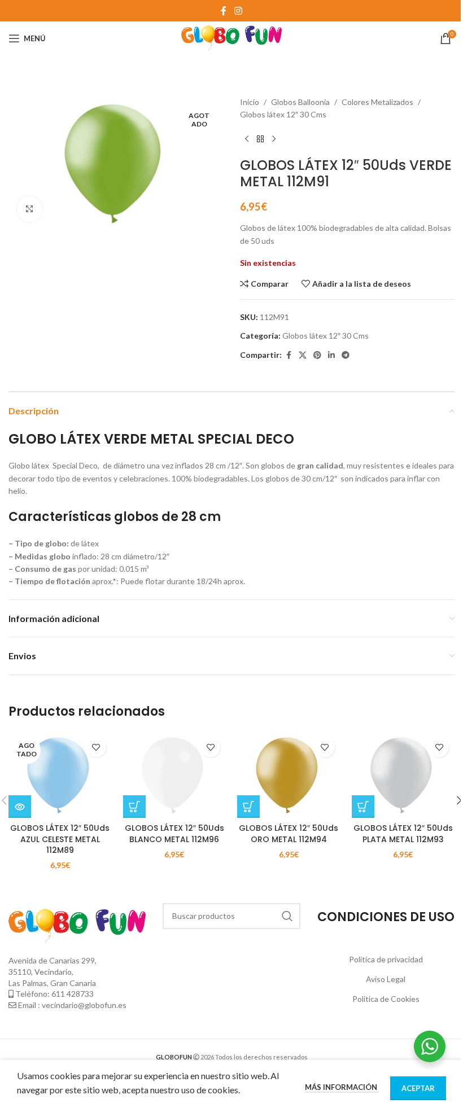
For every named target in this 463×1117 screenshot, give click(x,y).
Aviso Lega (385, 979)
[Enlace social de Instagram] (238, 10)
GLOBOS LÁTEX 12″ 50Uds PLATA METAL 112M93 (403, 833)
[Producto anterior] (247, 139)
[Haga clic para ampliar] (29, 209)
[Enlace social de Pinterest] (317, 355)
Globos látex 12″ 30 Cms (283, 114)
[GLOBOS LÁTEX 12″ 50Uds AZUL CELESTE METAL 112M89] (60, 775)
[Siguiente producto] (274, 139)
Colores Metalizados (377, 102)
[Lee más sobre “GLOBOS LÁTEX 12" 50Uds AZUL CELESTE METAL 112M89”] (19, 806)
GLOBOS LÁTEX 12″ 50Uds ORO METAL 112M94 (288, 833)
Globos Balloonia (300, 102)
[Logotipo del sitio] (231, 37)
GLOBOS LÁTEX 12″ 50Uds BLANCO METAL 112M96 (174, 833)
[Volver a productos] (260, 139)
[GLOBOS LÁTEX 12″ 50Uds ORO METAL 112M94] (288, 775)
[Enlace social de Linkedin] (331, 355)
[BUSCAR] (287, 916)
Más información (342, 1087)
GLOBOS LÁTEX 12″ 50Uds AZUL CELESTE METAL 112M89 (60, 839)
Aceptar (418, 1088)
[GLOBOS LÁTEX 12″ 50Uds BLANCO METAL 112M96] (174, 775)
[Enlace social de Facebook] (223, 10)
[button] (134, 806)
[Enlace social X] (302, 355)
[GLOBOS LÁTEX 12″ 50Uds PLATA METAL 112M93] (403, 775)
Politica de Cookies (386, 999)
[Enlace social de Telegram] (345, 355)
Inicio (249, 102)
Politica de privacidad (386, 959)
